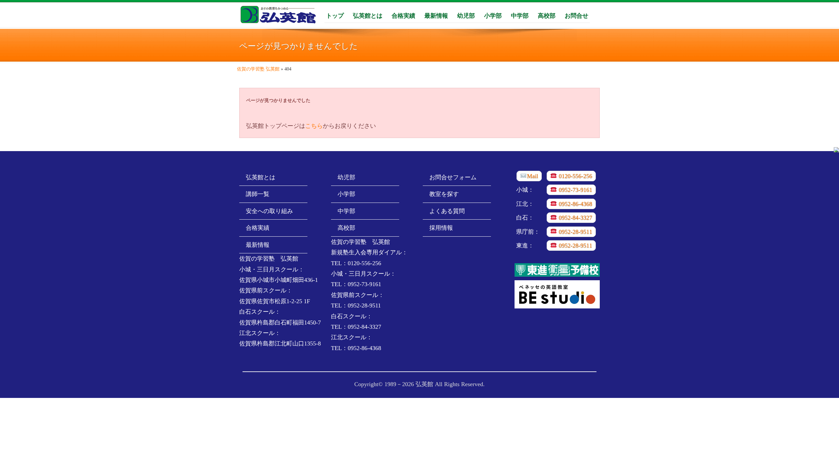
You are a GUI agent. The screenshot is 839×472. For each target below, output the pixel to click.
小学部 (493, 15)
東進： (525, 245)
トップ (335, 15)
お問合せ (576, 15)
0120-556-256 (574, 176)
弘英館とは (367, 15)
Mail (532, 176)
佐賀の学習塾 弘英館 (258, 69)
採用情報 (441, 228)
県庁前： (528, 231)
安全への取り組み (269, 211)
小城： (525, 190)
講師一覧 (257, 194)
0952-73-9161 (574, 190)
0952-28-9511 (574, 231)
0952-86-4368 (574, 204)
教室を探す (444, 194)
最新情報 (436, 15)
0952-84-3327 (574, 217)
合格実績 (403, 15)
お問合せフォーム (453, 177)
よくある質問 (447, 211)
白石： (525, 217)
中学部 (520, 15)
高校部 (547, 15)
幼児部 (466, 15)
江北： (525, 204)
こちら (314, 126)
